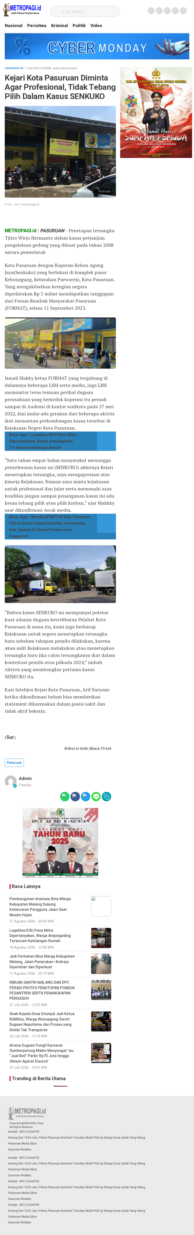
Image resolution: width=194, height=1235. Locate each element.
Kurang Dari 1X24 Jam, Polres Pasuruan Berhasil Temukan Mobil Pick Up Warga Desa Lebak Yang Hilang (76, 1137)
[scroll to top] (183, 1227)
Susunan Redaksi (19, 1149)
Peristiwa (36, 26)
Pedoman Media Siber (22, 1143)
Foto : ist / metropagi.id (22, 204)
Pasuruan (14, 762)
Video (96, 26)
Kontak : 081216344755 (23, 1132)
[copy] (106, 796)
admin (25, 778)
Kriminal (59, 26)
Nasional (13, 26)
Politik (79, 26)
